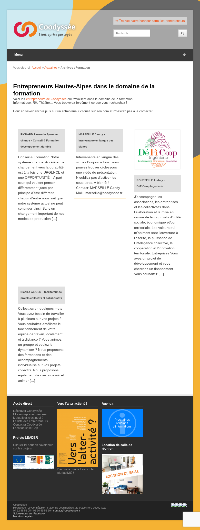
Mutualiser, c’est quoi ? (28, 417)
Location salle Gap (25, 428)
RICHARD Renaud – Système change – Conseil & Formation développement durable (40, 140)
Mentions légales (23, 516)
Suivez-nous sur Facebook (29, 513)
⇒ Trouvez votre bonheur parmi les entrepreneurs (150, 21)
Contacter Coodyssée (27, 424)
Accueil (36, 67)
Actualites (50, 67)
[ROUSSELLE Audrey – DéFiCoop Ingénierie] (157, 149)
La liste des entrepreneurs (30, 421)
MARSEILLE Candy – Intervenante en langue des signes (96, 140)
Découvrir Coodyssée (27, 411)
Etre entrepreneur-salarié (30, 414)
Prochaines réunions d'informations (122, 423)
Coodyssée (57, 27)
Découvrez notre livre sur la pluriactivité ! (75, 471)
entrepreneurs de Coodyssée (46, 99)
